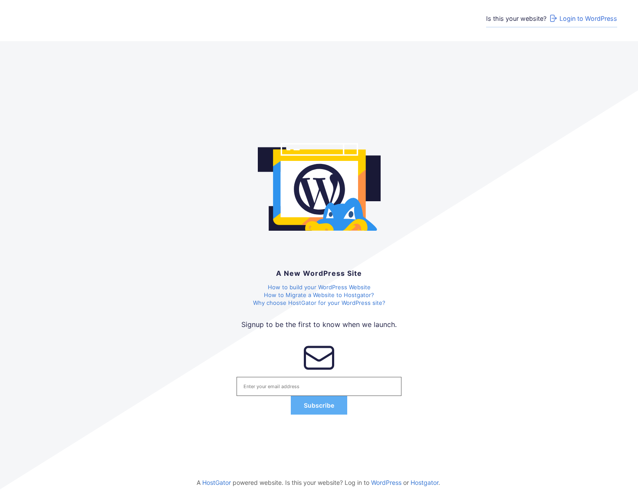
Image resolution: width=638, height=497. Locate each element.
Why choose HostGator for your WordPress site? (319, 302)
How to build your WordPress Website (319, 287)
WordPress (386, 482)
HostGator (216, 482)
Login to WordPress (588, 18)
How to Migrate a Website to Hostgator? (319, 294)
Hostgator (424, 482)
